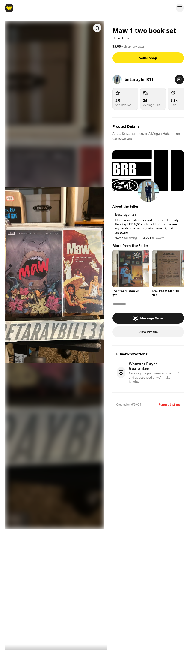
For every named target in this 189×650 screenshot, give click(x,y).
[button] (179, 79)
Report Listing (169, 404)
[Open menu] (180, 8)
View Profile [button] (148, 332)
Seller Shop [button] (148, 58)
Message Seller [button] (152, 318)
